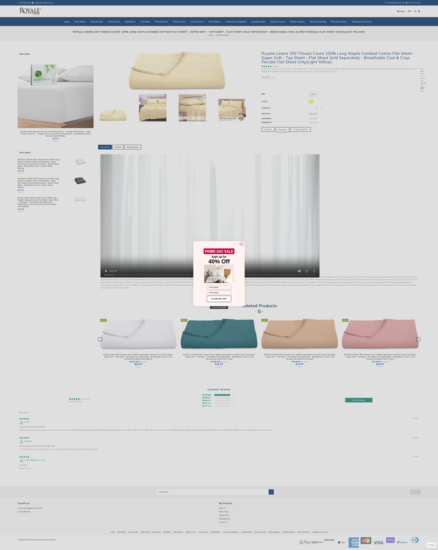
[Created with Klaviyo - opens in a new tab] (219, 307)
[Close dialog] (241, 244)
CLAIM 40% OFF (219, 299)
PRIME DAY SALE (219, 251)
